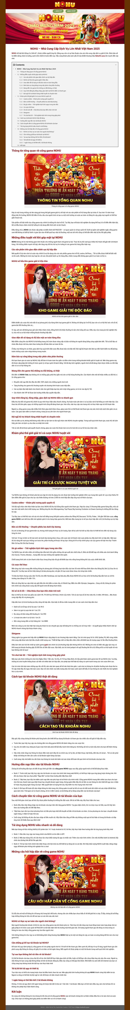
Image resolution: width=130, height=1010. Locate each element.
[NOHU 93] (65, 4)
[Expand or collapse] (116, 65)
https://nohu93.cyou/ (82, 1007)
